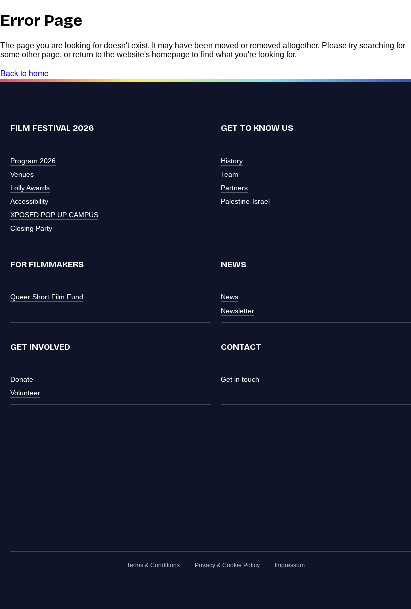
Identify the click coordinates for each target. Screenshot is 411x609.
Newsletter (237, 311)
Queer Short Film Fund (46, 297)
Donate (21, 379)
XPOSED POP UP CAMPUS (54, 215)
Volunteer (25, 393)
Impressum (290, 565)
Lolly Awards (30, 188)
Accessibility (29, 201)
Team (229, 174)
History (232, 161)
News (229, 297)
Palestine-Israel (245, 201)
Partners (234, 188)
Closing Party (31, 228)
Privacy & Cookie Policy (227, 565)
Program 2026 (33, 161)
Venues (22, 174)
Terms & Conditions (153, 565)
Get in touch (240, 379)
